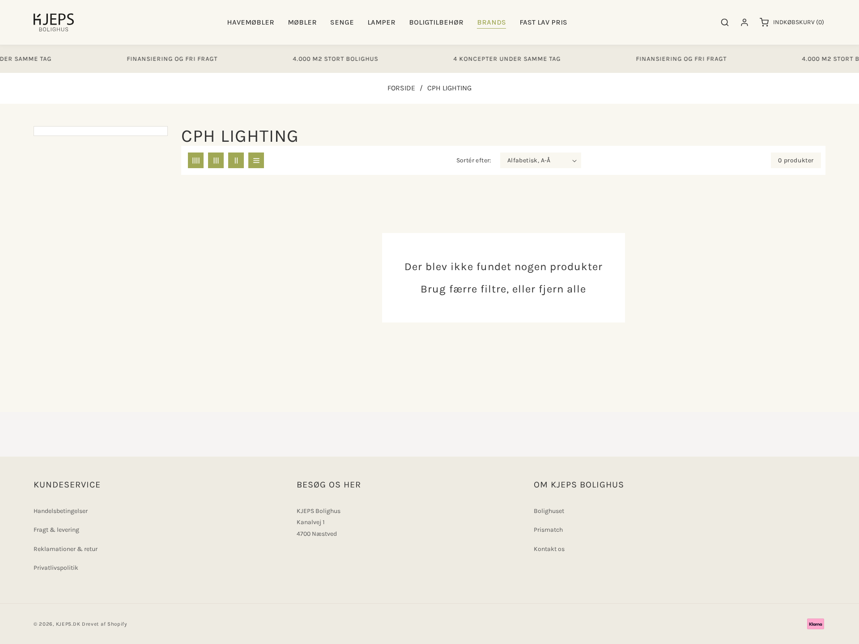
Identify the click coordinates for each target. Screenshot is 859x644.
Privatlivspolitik (56, 568)
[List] (256, 160)
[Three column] (216, 160)
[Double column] (236, 160)
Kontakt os (549, 549)
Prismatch (548, 530)
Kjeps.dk (68, 624)
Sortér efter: (473, 160)
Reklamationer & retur (66, 549)
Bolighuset (549, 511)
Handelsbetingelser (61, 511)
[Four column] (196, 160)
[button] (250, 22)
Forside (401, 88)
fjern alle (562, 289)
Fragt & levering (56, 530)
